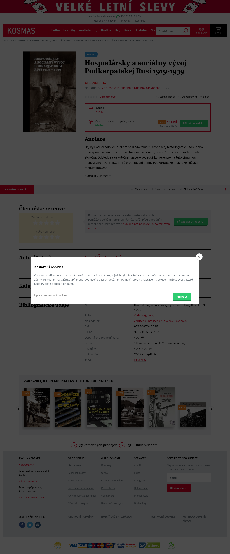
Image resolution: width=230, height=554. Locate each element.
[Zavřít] (199, 256)
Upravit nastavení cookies (50, 295)
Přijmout (181, 296)
